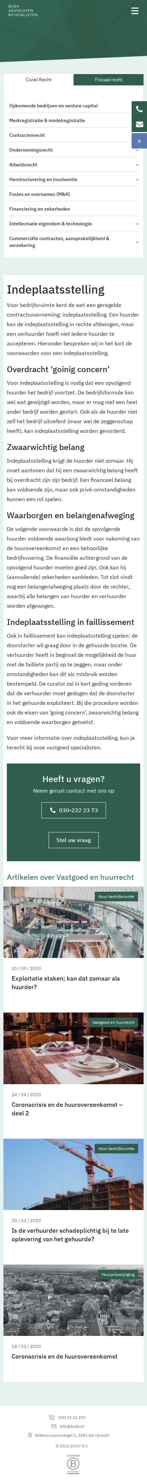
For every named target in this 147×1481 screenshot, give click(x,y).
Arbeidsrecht (23, 165)
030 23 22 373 (71, 1417)
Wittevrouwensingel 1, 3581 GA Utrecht (72, 1435)
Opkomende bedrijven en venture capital (53, 106)
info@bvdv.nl (72, 1426)
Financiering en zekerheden (39, 209)
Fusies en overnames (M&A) (39, 194)
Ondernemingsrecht (31, 150)
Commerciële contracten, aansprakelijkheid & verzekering (59, 241)
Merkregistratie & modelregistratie (47, 120)
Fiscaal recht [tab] (108, 79)
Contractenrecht (27, 135)
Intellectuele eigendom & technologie (50, 224)
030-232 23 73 (78, 810)
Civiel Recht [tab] (39, 79)
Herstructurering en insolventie (43, 179)
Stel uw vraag (73, 840)
